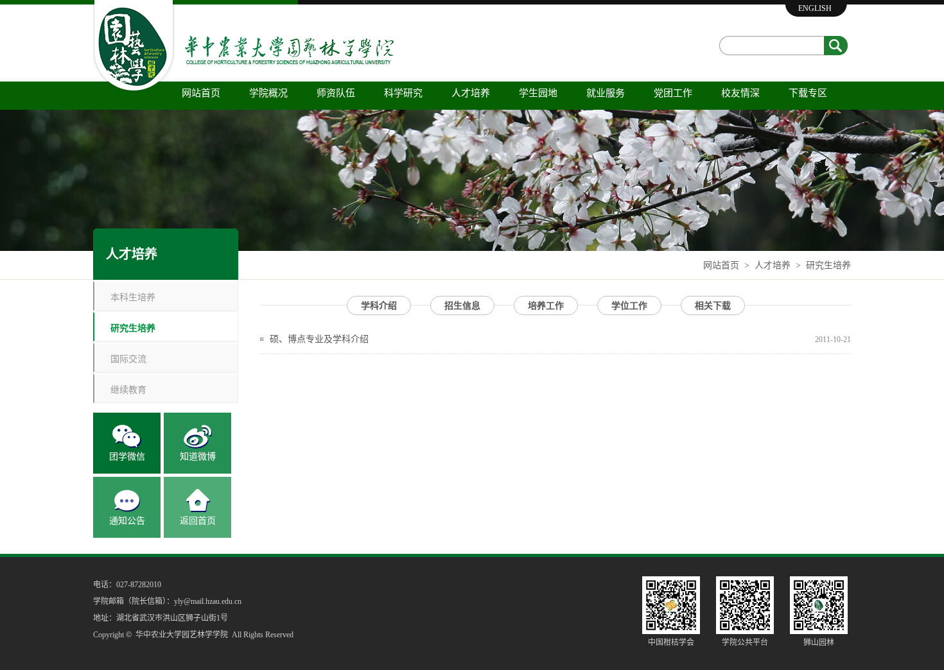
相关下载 (713, 306)
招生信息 (462, 306)
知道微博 (198, 456)
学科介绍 (379, 306)
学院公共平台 (745, 642)
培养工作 (546, 306)
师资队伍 (336, 93)
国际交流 (128, 358)
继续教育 (128, 389)
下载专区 (808, 93)
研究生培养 (828, 265)
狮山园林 (818, 642)
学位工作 (629, 306)
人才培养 (470, 93)
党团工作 (673, 93)
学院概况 (268, 93)
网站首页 (201, 93)
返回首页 (198, 521)
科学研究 (403, 93)
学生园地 (538, 93)
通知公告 (127, 521)
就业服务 (605, 93)
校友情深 (740, 93)
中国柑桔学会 (671, 642)
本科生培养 (132, 297)
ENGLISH (815, 8)
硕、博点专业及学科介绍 (319, 339)
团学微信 (127, 456)
